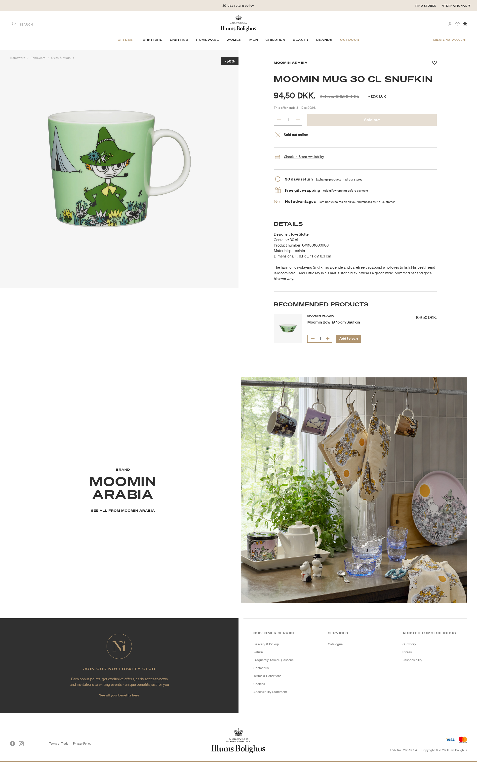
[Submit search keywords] (14, 24)
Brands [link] (324, 40)
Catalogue (335, 644)
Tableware (38, 58)
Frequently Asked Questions (273, 660)
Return (258, 652)
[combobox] (38, 24)
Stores (407, 652)
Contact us (261, 668)
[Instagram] (21, 743)
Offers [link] (125, 40)
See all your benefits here (119, 695)
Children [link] (275, 40)
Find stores (425, 6)
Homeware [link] (207, 40)
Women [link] (234, 40)
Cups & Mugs (61, 58)
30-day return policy (238, 7)
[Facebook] (12, 743)
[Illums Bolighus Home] (238, 22)
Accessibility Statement (270, 692)
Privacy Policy (82, 743)
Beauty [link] (301, 40)
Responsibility (412, 660)
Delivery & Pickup (266, 644)
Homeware (18, 58)
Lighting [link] (179, 40)
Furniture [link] (152, 40)
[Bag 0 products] (465, 23)
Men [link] (253, 40)
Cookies (259, 684)
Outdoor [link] (349, 40)
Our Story (409, 644)
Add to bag (348, 338)
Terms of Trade (58, 743)
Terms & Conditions (267, 676)
